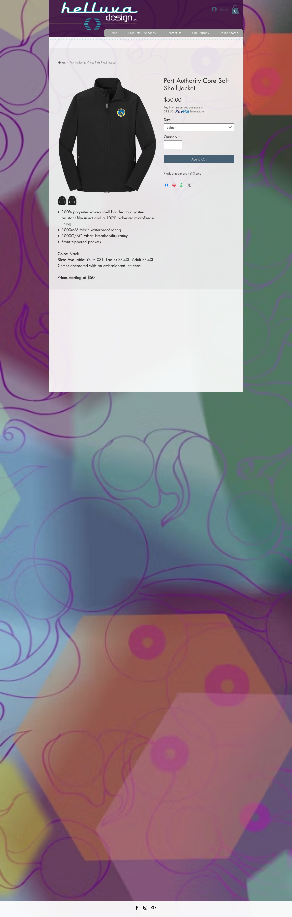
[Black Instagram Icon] (145, 907)
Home (62, 62)
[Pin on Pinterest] (174, 185)
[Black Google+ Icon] (153, 907)
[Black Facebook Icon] (136, 907)
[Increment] (178, 145)
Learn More (197, 111)
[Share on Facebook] (166, 185)
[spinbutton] (173, 145)
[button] (235, 9)
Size (168, 119)
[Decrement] (167, 145)
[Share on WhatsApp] (181, 185)
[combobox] (199, 127)
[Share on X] (189, 185)
